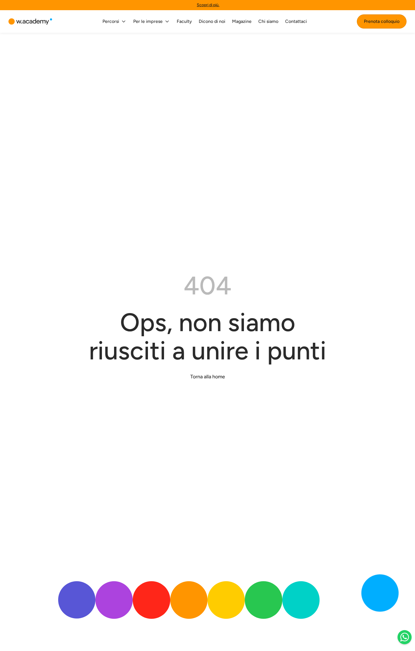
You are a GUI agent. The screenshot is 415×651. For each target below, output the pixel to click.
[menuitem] (114, 21)
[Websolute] (30, 21)
